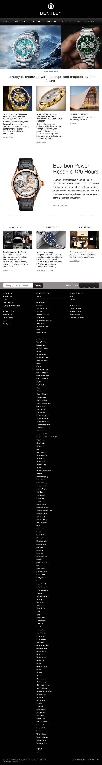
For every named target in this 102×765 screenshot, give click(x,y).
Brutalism (39, 363)
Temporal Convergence (44, 691)
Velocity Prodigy (41, 728)
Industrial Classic (41, 513)
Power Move (40, 605)
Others (38, 752)
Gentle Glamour (41, 486)
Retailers (66, 21)
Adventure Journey (42, 308)
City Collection (41, 385)
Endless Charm (41, 461)
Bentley (7, 21)
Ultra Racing (40, 715)
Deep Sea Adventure (43, 424)
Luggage (39, 749)
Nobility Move (40, 578)
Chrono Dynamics (42, 379)
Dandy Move (40, 412)
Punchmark (16, 762)
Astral (38, 330)
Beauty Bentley (41, 342)
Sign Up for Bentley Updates (12, 306)
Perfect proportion (42, 596)
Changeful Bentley (42, 369)
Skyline (38, 663)
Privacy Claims (79, 760)
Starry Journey (41, 682)
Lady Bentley (40, 529)
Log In (5, 299)
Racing (38, 614)
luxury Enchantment (42, 535)
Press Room (50, 21)
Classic (38, 388)
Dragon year (40, 440)
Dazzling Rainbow (42, 418)
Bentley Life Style (8, 302)
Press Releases (8, 318)
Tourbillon (39, 703)
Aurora (38, 336)
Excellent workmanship (43, 470)
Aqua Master (40, 302)
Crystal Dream (41, 406)
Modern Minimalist (42, 562)
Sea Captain (40, 642)
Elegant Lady (40, 443)
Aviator (38, 339)
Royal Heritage (41, 633)
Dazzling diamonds (42, 415)
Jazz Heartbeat (41, 522)
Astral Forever (41, 333)
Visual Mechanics (42, 737)
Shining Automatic (42, 648)
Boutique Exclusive (42, 357)
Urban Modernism (42, 725)
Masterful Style (41, 544)
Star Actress (40, 676)
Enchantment (40, 458)
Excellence (39, 467)
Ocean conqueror (42, 590)
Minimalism (39, 559)
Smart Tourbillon (41, 666)
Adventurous (40, 311)
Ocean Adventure (42, 584)
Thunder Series (41, 694)
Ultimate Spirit (40, 709)
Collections (21, 21)
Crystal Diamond (41, 400)
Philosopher (40, 602)
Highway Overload (42, 507)
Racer (38, 611)
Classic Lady (40, 391)
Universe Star (40, 718)
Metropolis (39, 553)
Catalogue (6, 324)
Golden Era (40, 498)
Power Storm (40, 608)
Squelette (39, 673)
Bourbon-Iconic (41, 354)
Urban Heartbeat (41, 722)
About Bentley (7, 296)
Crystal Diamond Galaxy (44, 403)
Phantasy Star (41, 599)
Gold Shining (40, 495)
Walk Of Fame (41, 740)
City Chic (39, 382)
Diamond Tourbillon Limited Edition (47, 437)
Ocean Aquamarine (42, 587)
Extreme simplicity (42, 477)
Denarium (39, 428)
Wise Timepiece (41, 743)
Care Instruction (75, 314)
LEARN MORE (60, 205)
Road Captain (40, 627)
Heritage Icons (41, 504)
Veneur (38, 731)
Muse (38, 565)
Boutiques (35, 21)
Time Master (40, 697)
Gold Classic (40, 492)
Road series (40, 630)
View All (38, 296)
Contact (78, 21)
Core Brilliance (41, 397)
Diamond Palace (41, 431)
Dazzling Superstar (42, 421)
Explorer (39, 473)
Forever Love (40, 480)
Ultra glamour (40, 712)
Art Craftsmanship (42, 326)
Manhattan (39, 538)
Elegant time (40, 446)
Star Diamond (40, 679)
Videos (5, 321)
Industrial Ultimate (42, 519)
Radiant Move (40, 617)
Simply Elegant (41, 657)
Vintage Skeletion (41, 734)
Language (90, 21)
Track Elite (39, 706)
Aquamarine (40, 317)
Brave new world (41, 360)
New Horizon (40, 575)
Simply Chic (40, 654)
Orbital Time (40, 593)
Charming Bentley (42, 372)
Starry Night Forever (43, 685)
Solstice (38, 669)
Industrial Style (41, 516)
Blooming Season (42, 348)
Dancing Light (40, 409)
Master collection (41, 541)
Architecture (40, 323)
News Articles (7, 314)
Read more (74, 123)
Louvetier (39, 532)
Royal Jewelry (41, 636)
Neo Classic (40, 568)
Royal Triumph (41, 639)
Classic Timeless (41, 394)
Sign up (38, 285)
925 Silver (39, 305)
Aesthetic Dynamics (42, 314)
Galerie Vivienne (41, 483)
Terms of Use (93, 760)
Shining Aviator (41, 651)
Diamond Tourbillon (42, 434)
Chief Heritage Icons (43, 375)
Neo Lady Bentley (42, 571)
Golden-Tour (40, 501)
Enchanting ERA (41, 455)
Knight (38, 526)
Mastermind (40, 547)
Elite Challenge (41, 452)
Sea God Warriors (42, 645)
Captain (38, 366)
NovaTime (39, 581)
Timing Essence (41, 700)
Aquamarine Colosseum (44, 320)
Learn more (8, 137)
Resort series (40, 620)
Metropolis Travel (41, 556)
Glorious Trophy (41, 489)
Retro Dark (40, 624)
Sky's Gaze (40, 660)
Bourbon (39, 351)
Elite (37, 449)
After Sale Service (75, 308)
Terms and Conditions (77, 318)
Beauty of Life (40, 345)
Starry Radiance (41, 688)
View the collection (44, 270)
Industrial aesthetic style (44, 510)
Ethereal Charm (41, 464)
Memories (39, 550)
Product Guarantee (76, 311)
